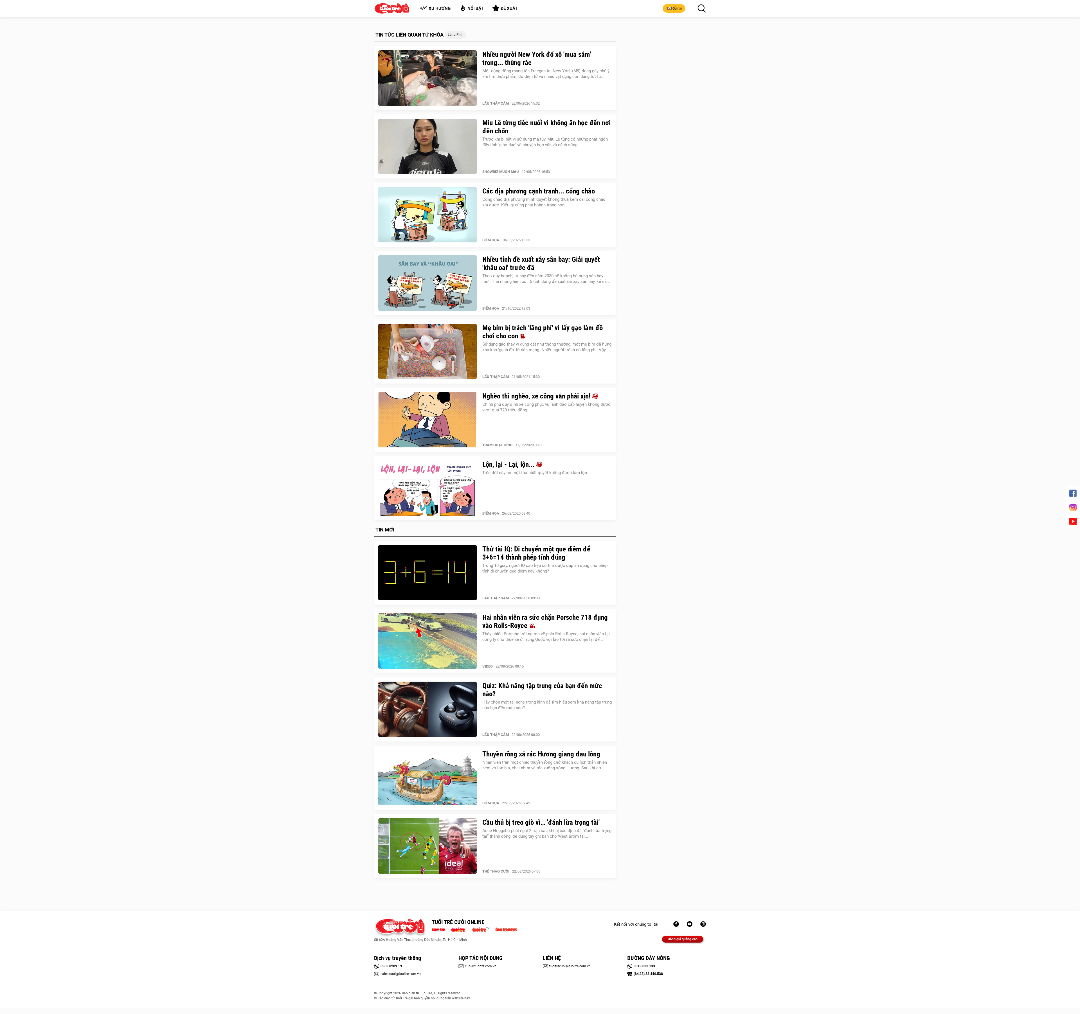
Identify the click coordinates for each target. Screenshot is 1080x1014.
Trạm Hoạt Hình (497, 445)
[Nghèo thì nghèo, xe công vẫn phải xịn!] (427, 420)
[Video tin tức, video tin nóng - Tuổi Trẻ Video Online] (483, 929)
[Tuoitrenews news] (506, 929)
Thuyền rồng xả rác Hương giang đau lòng (541, 754)
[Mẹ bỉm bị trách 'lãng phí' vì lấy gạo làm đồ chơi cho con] (427, 351)
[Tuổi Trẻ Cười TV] (689, 924)
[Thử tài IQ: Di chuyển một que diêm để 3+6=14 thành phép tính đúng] (427, 573)
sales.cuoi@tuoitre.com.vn (401, 974)
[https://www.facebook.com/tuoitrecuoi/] (676, 924)
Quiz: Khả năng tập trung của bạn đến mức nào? (542, 690)
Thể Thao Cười (495, 871)
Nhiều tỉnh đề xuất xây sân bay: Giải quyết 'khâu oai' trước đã (541, 263)
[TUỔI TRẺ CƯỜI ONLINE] (400, 927)
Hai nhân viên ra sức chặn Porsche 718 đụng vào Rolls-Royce (545, 621)
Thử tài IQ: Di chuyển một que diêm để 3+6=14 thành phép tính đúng (536, 553)
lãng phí (455, 35)
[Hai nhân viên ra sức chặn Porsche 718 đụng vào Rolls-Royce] (427, 641)
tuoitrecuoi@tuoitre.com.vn (570, 966)
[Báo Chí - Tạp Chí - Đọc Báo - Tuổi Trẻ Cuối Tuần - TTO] (460, 929)
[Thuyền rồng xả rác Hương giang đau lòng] (427, 778)
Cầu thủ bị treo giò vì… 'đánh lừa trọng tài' (541, 822)
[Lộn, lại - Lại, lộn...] (427, 488)
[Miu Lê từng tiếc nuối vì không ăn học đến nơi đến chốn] (427, 146)
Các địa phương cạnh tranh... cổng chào (538, 191)
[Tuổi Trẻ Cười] (703, 924)
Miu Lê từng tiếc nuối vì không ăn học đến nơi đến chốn (546, 127)
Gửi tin (677, 8)
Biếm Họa (490, 240)
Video (487, 666)
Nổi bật (475, 8)
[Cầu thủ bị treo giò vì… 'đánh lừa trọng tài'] (427, 846)
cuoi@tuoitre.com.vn (480, 966)
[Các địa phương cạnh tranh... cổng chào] (427, 215)
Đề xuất (509, 8)
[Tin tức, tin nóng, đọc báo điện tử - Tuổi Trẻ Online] (440, 929)
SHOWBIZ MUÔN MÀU (500, 172)
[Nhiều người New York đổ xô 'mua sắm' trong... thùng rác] (427, 78)
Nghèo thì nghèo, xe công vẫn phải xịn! (537, 396)
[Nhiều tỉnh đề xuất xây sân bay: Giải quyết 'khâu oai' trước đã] (427, 283)
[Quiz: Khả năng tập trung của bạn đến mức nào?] (427, 709)
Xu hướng (440, 8)
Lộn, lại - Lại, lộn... (509, 464)
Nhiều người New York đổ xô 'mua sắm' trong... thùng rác (536, 58)
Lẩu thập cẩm (495, 103)
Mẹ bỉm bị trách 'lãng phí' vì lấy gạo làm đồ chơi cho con (542, 332)
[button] (534, 9)
